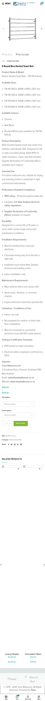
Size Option (6, 397)
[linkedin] (17, 444)
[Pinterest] (14, 444)
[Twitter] (11, 444)
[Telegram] (21, 444)
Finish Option (6, 411)
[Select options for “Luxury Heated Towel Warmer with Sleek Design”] (18, 468)
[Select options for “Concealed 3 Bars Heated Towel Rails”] (40, 468)
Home (3, 61)
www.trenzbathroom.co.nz (22, 381)
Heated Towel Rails (13, 61)
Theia (33, 690)
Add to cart (20, 423)
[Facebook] (8, 444)
